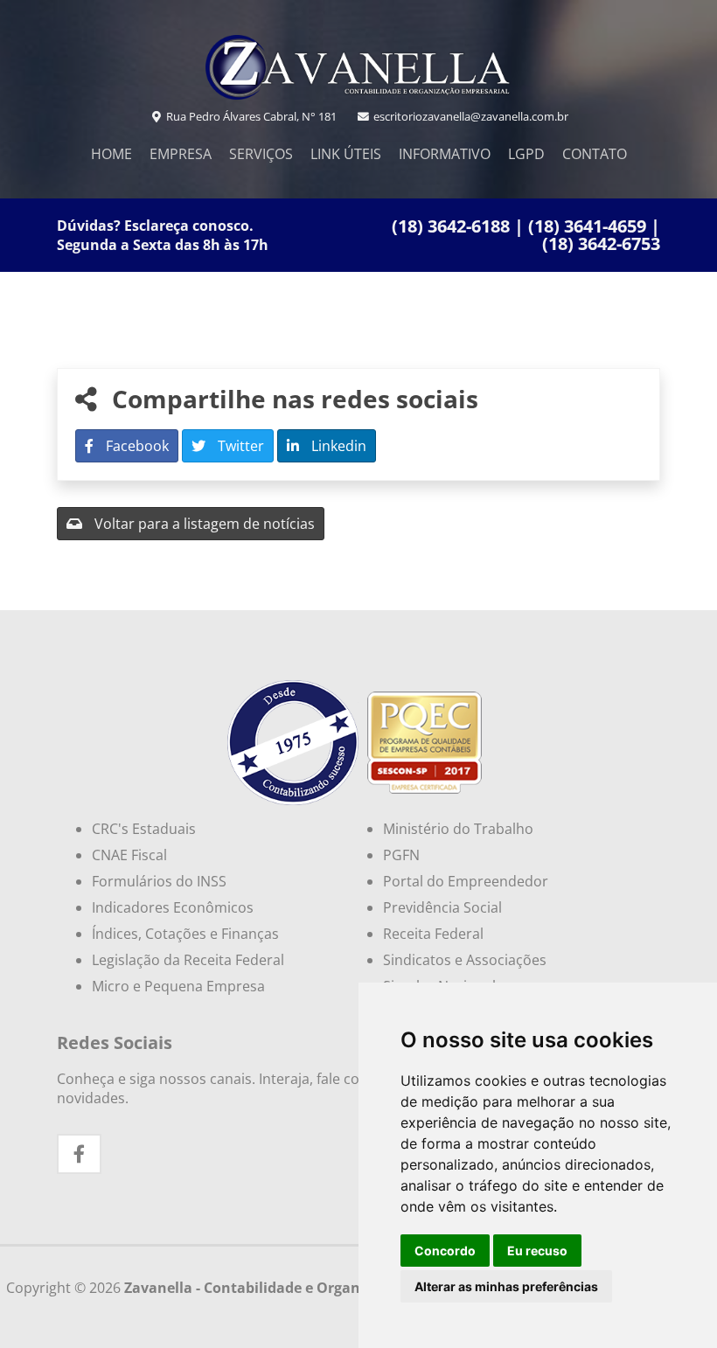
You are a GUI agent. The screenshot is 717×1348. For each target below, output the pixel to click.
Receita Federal (433, 933)
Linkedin (337, 445)
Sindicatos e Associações (464, 959)
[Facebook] (79, 1154)
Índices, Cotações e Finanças (185, 933)
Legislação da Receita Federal (188, 959)
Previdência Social (442, 907)
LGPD (526, 153)
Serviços (261, 153)
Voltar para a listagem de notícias (203, 523)
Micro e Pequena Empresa (178, 986)
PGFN (401, 855)
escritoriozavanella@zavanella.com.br (469, 116)
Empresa (181, 153)
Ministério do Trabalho (458, 828)
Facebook (135, 445)
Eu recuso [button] (537, 1250)
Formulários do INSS (159, 881)
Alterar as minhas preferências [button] (506, 1286)
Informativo (445, 153)
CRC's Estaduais (144, 828)
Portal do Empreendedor (465, 881)
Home (111, 153)
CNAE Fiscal (129, 855)
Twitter (239, 445)
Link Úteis (345, 153)
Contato (594, 153)
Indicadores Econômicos (173, 907)
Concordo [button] (445, 1250)
